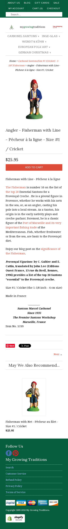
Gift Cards (42, 3)
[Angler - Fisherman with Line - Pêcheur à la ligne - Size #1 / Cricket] (34, 123)
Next (56, 354)
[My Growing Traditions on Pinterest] (15, 455)
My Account (16, 8)
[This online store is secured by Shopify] (15, 521)
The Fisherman (16, 187)
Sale (56, 3)
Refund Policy (14, 479)
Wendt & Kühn (34, 41)
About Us (14, 3)
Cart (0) (37, 8)
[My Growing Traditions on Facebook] (9, 455)
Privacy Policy (14, 486)
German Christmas (35, 52)
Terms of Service (16, 492)
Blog (27, 3)
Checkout (53, 8)
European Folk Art (34, 47)
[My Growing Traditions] (34, 26)
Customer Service (16, 473)
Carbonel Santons (23, 36)
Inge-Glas (51, 36)
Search (10, 467)
